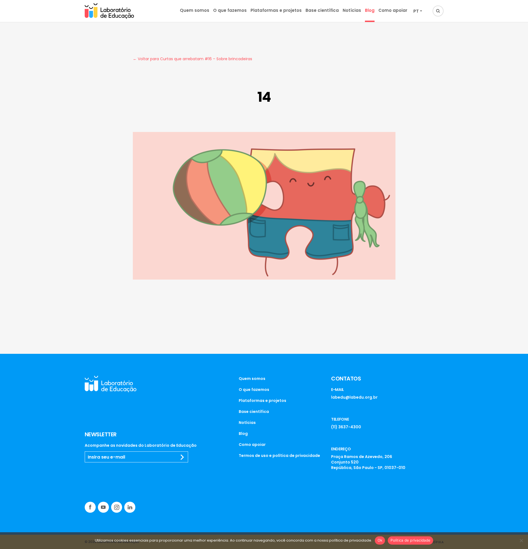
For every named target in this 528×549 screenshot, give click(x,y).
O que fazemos (230, 10)
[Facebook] (90, 507)
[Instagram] (116, 507)
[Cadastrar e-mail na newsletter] (182, 457)
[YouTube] (103, 507)
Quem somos (194, 10)
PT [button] (416, 11)
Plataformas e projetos (276, 10)
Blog (370, 10)
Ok (380, 540)
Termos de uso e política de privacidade (279, 455)
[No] (521, 540)
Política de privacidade (410, 540)
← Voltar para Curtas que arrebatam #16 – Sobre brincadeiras (192, 59)
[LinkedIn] (129, 507)
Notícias (352, 10)
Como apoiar (392, 10)
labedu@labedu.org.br (354, 397)
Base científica (322, 10)
